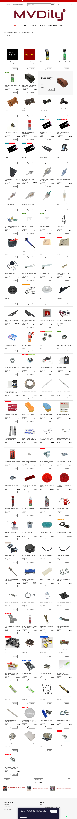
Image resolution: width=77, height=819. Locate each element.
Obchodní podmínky (7, 806)
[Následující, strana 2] (69, 779)
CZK (62, 4)
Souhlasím (54, 811)
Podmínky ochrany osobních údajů (10, 807)
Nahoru (7, 779)
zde (25, 813)
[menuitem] (16, 26)
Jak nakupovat (6, 804)
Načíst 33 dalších (38, 779)
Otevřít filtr (38, 44)
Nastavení (23, 816)
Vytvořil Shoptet (70, 816)
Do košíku (15, 68)
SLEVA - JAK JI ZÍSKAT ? (8, 809)
